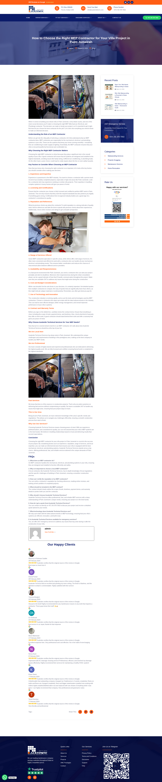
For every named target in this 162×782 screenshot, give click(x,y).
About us (101, 17)
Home (28, 17)
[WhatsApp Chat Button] (5, 777)
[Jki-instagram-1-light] (35, 777)
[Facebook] (125, 2)
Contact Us (116, 17)
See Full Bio (49, 532)
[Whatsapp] (132, 2)
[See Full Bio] (55, 532)
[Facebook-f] (29, 777)
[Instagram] (128, 2)
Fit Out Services (62, 17)
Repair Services (42, 17)
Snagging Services (83, 17)
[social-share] (80, 712)
